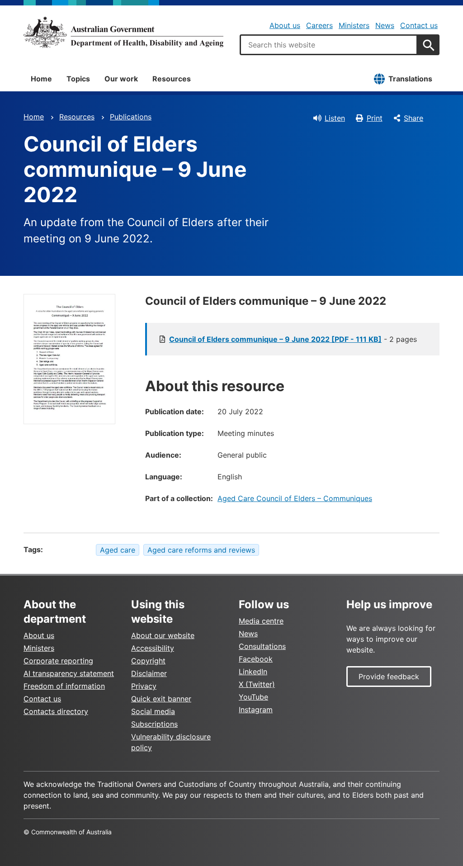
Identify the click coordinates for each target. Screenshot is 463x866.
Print (375, 118)
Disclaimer (149, 673)
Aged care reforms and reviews (201, 549)
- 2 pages (293, 339)
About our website (162, 635)
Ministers (354, 25)
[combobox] (329, 44)
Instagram (256, 709)
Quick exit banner (161, 698)
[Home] (123, 32)
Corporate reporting (58, 660)
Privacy (143, 686)
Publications (130, 116)
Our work (121, 78)
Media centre (261, 620)
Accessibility (152, 648)
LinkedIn (253, 671)
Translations (410, 78)
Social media (153, 711)
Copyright (148, 660)
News (384, 25)
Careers (319, 25)
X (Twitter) (257, 684)
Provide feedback (389, 676)
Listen (335, 118)
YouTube (253, 696)
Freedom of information (64, 686)
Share (413, 118)
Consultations (262, 646)
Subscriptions (154, 724)
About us (284, 25)
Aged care (117, 549)
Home (41, 78)
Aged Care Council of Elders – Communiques (294, 498)
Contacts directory (56, 711)
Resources (171, 78)
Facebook (256, 658)
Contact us (419, 25)
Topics (78, 78)
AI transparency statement (69, 673)
